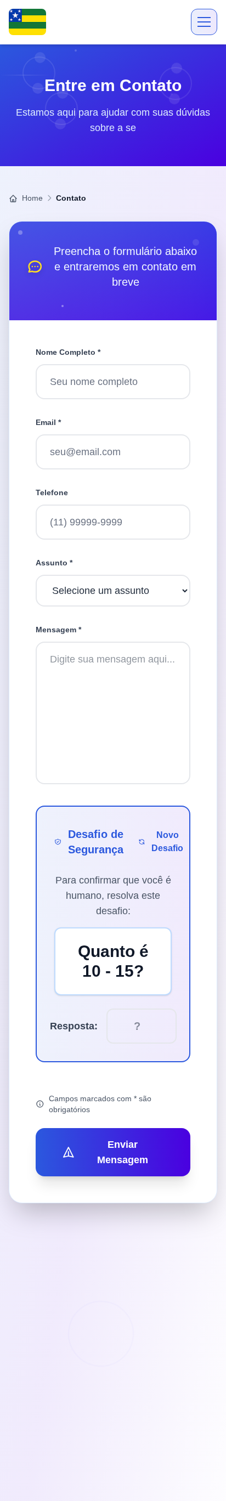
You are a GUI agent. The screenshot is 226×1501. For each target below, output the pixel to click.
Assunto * (54, 562)
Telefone (52, 492)
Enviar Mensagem (122, 1152)
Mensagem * (58, 629)
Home (31, 198)
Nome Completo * (68, 352)
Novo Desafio (167, 841)
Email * (48, 422)
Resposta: (74, 1026)
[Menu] (204, 22)
